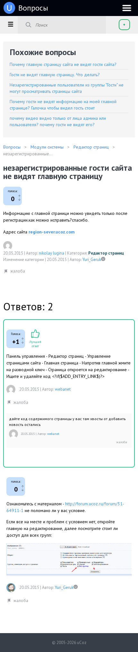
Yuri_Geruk (91, 259)
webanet (63, 389)
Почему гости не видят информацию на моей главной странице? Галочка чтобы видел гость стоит (63, 105)
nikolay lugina (51, 253)
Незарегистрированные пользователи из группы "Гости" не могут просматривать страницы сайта (67, 88)
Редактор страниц (106, 253)
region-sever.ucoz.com (52, 232)
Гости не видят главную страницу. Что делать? (55, 74)
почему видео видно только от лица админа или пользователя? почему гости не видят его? (58, 121)
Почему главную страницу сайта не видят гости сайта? (63, 64)
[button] (10, 24)
